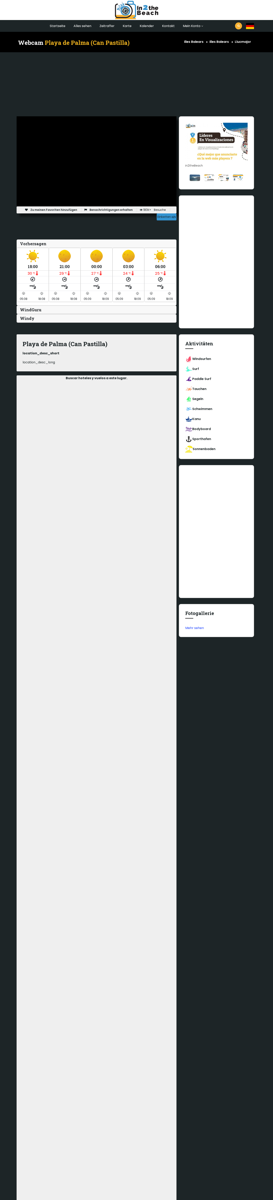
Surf (195, 369)
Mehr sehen (194, 628)
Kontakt (168, 26)
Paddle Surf (201, 379)
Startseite (57, 26)
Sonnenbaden (204, 449)
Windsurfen (201, 359)
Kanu (196, 419)
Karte (127, 26)
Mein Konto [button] (191, 26)
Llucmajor (243, 41)
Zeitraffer (107, 26)
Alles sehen (82, 26)
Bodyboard (201, 429)
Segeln (197, 399)
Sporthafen (201, 439)
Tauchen (199, 389)
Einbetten (164, 217)
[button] (250, 26)
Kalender (147, 26)
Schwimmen (202, 409)
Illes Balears (193, 41)
